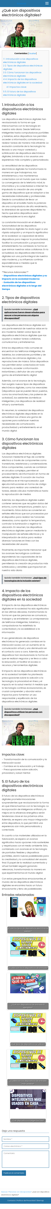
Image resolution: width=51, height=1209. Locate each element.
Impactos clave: (16, 86)
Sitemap (40, 1200)
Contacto (11, 1200)
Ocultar (32, 53)
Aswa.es (21, 3)
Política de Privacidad (26, 1200)
